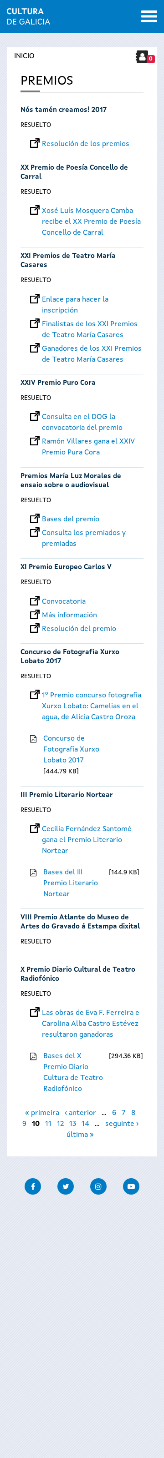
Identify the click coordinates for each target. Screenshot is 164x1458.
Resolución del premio (79, 629)
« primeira (42, 1113)
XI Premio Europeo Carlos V (66, 567)
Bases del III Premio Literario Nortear (70, 883)
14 (85, 1124)
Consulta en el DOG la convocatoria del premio (82, 417)
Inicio (24, 56)
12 (60, 1124)
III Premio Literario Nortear (66, 795)
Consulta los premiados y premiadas (84, 533)
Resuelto (35, 125)
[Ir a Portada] (28, 19)
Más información (69, 615)
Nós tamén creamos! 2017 (63, 110)
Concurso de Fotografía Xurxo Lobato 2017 (71, 749)
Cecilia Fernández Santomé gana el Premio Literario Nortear (87, 829)
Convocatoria (64, 601)
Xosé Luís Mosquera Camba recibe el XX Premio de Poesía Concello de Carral (91, 211)
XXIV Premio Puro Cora (58, 383)
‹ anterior (80, 1113)
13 (72, 1124)
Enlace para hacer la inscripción (75, 299)
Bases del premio (70, 519)
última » (80, 1135)
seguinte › (121, 1124)
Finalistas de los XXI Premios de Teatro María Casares (90, 324)
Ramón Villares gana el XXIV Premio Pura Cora (88, 441)
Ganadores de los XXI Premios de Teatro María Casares (92, 349)
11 (48, 1124)
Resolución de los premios (85, 144)
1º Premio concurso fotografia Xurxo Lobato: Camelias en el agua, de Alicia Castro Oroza (91, 695)
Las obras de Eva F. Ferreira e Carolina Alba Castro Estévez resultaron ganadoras (90, 1013)
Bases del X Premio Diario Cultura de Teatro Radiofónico (73, 1073)
